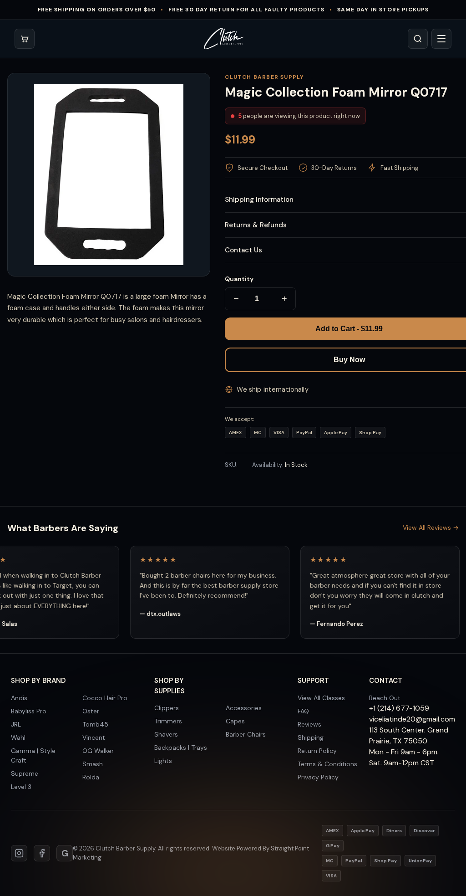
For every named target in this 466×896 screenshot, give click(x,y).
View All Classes (321, 698)
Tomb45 (95, 724)
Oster (90, 711)
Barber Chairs (246, 734)
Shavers (166, 734)
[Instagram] (19, 853)
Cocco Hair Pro (104, 698)
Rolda (90, 777)
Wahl (18, 737)
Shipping (311, 737)
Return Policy (317, 751)
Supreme (24, 773)
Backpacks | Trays (180, 747)
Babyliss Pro (28, 711)
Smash (92, 764)
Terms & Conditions (327, 764)
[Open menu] (441, 39)
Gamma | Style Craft (33, 755)
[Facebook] (42, 853)
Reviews (309, 724)
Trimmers (168, 721)
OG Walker (98, 751)
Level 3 (21, 787)
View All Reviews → (431, 527)
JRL (16, 724)
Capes (235, 721)
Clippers (166, 708)
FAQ (303, 711)
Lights (163, 761)
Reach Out (384, 698)
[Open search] (418, 39)
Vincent (93, 737)
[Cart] (25, 39)
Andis (19, 698)
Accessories (244, 708)
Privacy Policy (318, 777)
